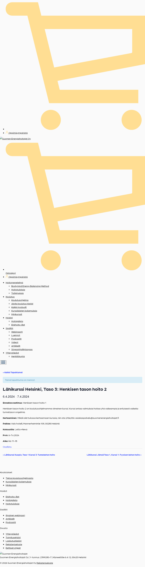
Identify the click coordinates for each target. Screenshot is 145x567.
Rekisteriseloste (14, 544)
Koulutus (10, 296)
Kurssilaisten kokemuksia (24, 310)
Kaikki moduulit (19, 307)
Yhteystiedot (12, 352)
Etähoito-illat (18, 324)
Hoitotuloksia (18, 289)
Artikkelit (15, 345)
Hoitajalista (17, 321)
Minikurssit (16, 314)
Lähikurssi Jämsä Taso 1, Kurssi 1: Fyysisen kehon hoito (114, 454)
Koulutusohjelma (19, 300)
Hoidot (9, 317)
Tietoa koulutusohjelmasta (19, 478)
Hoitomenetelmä (14, 282)
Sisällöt (9, 328)
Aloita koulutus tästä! (22, 303)
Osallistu (7, 446)
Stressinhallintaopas (22, 349)
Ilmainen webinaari (15, 515)
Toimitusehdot (13, 537)
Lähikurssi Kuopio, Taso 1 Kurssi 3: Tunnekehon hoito (29, 454)
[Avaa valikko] (3, 362)
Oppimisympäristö (18, 132)
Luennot (15, 335)
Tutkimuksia (17, 293)
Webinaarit (17, 331)
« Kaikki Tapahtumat (13, 372)
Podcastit (16, 338)
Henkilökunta (18, 356)
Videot (14, 342)
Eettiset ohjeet (13, 547)
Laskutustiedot (14, 540)
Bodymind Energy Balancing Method (30, 285)
